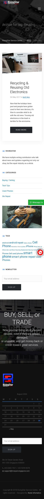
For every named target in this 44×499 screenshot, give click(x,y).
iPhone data (5, 250)
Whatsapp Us (37, 202)
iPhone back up (38, 246)
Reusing (31, 250)
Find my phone (21, 246)
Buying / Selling (8, 180)
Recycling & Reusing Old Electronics (19, 87)
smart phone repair (23, 256)
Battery (26, 243)
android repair (16, 242)
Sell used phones (16, 253)
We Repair (6, 196)
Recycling (18, 250)
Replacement (24, 250)
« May (11, 429)
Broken (30, 243)
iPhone (29, 246)
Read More (21, 130)
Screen (35, 250)
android (5, 243)
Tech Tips (26, 97)
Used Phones (7, 191)
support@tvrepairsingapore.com (17, 471)
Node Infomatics (34, 493)
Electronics (14, 246)
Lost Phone (12, 250)
